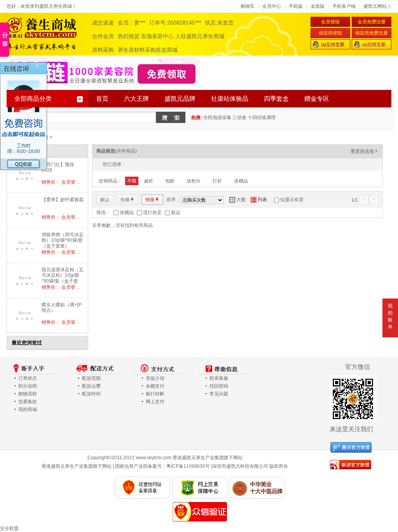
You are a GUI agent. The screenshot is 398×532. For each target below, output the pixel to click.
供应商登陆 (330, 33)
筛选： (103, 212)
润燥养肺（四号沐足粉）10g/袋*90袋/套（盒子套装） (63, 240)
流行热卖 (152, 212)
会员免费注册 (372, 22)
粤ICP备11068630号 (188, 466)
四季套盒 (276, 98)
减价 (148, 181)
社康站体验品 (229, 98)
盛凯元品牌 (180, 98)
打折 (217, 181)
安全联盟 (9, 528)
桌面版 (318, 6)
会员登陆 (330, 22)
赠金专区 (316, 98)
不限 (131, 181)
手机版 (296, 6)
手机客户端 (344, 6)
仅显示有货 (292, 199)
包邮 (170, 181)
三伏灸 (239, 117)
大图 (237, 199)
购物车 (248, 6)
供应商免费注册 (371, 33)
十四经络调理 (262, 117)
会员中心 (271, 6)
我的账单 (390, 316)
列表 (259, 199)
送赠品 (241, 181)
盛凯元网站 (375, 6)
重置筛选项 (365, 151)
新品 (175, 212)
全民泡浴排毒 (217, 117)
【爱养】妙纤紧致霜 (63, 199)
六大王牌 (136, 98)
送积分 (194, 181)
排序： (173, 199)
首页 (102, 98)
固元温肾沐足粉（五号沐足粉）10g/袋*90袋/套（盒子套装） (63, 278)
